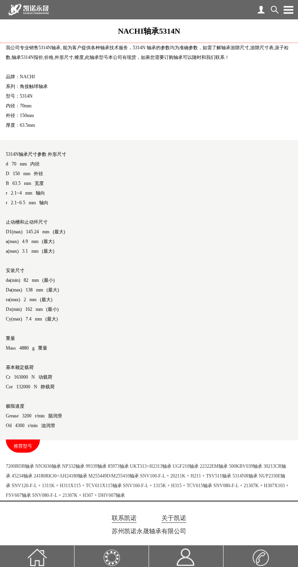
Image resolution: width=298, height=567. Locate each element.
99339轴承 (96, 466)
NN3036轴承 (48, 466)
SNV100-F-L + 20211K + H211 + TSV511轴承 (185, 476)
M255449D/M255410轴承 (113, 476)
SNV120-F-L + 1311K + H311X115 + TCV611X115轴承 (67, 485)
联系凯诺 (124, 518)
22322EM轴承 (214, 466)
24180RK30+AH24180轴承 (60, 476)
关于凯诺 (173, 518)
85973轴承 (118, 466)
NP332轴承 (73, 466)
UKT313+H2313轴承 (151, 466)
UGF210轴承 (186, 466)
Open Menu (288, 9)
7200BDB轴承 (20, 466)
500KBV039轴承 (245, 466)
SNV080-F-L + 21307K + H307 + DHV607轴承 (78, 495)
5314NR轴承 (245, 476)
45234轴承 (22, 476)
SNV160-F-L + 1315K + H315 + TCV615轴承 (167, 485)
